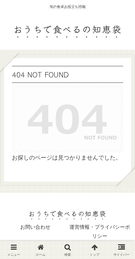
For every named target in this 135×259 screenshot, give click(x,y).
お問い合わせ (35, 227)
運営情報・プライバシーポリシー (99, 231)
